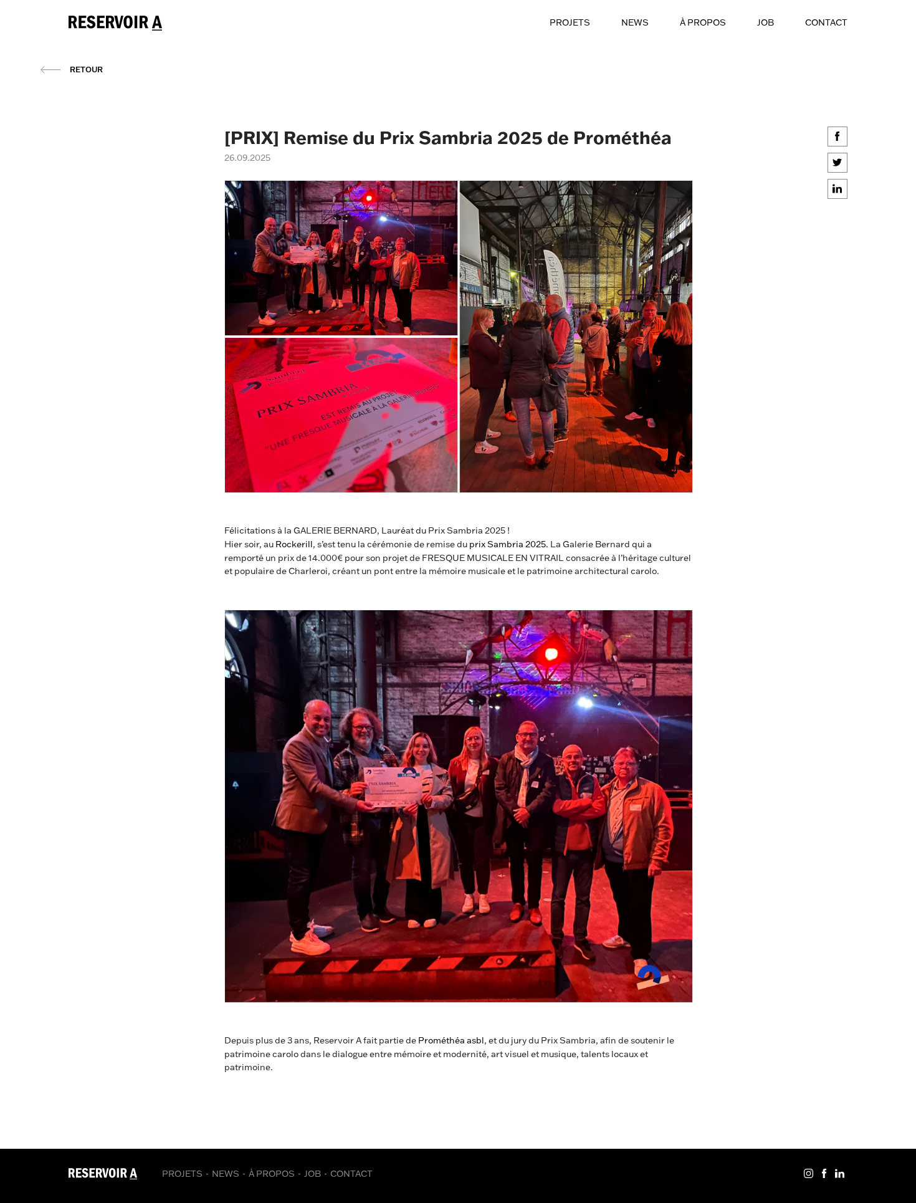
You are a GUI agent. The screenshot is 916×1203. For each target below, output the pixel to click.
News (635, 22)
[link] (451, 1040)
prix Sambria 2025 (506, 544)
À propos (703, 22)
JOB (765, 22)
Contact (826, 22)
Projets (570, 22)
